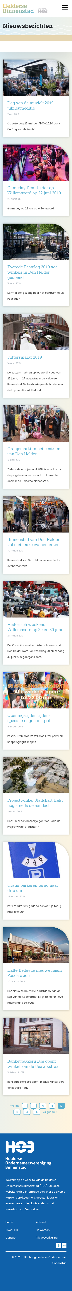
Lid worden (43, 1230)
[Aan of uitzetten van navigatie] (65, 8)
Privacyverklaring (47, 1237)
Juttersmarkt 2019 (24, 357)
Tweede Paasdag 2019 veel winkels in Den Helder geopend (33, 272)
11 (52, 1106)
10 (43, 1106)
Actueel (41, 1222)
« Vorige (14, 1106)
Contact (11, 1237)
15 (36, 1112)
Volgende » (50, 1112)
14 (26, 1112)
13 (17, 1112)
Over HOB (12, 1230)
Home (9, 1222)
